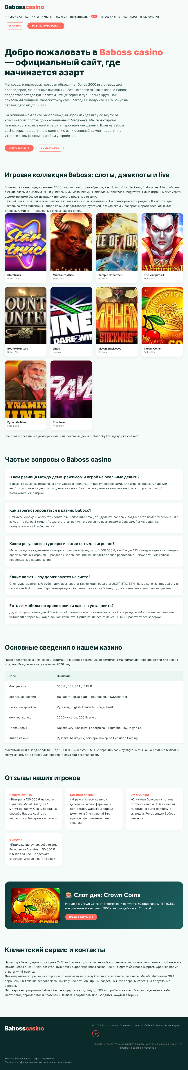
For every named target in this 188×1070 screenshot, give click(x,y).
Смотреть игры (50, 148)
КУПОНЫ (47, 16)
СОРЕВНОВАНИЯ (83, 16)
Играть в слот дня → (81, 917)
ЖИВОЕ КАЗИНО (110, 16)
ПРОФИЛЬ (15, 25)
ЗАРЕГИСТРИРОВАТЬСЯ (45, 25)
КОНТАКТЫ (32, 16)
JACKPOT (61, 16)
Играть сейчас (19, 148)
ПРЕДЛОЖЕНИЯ (149, 16)
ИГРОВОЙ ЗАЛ (13, 16)
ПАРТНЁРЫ (130, 16)
